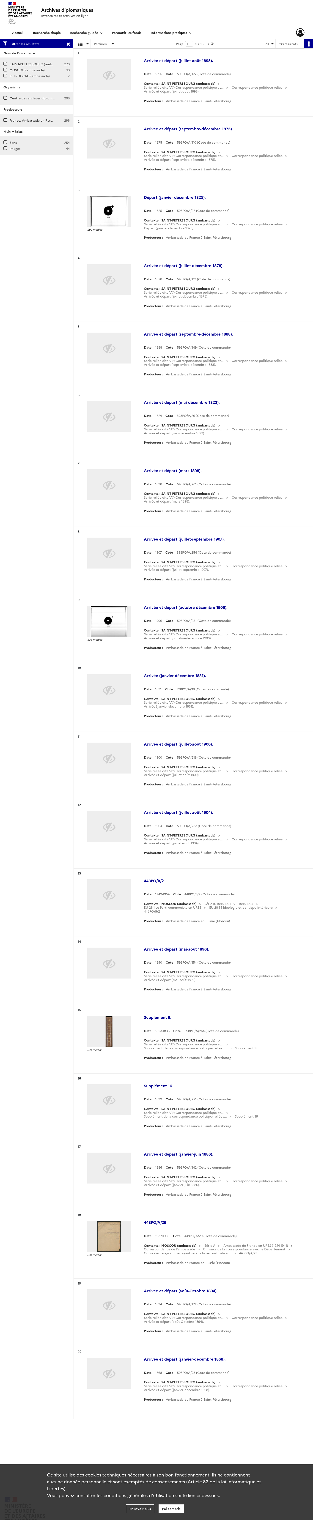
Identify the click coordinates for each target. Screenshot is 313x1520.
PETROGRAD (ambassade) (30, 76)
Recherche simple (47, 32)
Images (15, 148)
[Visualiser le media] (109, 211)
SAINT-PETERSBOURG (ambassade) (36, 64)
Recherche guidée (84, 32)
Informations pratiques (169, 32)
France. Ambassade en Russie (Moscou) (40, 120)
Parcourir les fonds (126, 32)
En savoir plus (140, 1508)
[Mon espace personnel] (300, 32)
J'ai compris (171, 1508)
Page (179, 43)
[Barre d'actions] (308, 43)
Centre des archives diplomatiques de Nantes (45, 98)
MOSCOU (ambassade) (27, 70)
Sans (13, 142)
